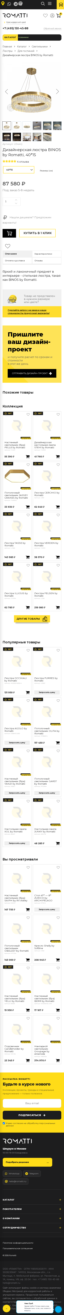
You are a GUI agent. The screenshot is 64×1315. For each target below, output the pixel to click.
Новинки (23, 37)
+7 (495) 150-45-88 (15, 28)
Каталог (10, 37)
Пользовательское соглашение (18, 1248)
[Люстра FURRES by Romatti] (47, 661)
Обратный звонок (52, 28)
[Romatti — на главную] (17, 1141)
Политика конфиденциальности (18, 1243)
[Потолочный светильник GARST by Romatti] (47, 762)
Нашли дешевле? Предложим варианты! (27, 220)
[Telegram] (16, 4)
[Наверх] (6, 1308)
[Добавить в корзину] (28, 457)
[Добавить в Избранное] (28, 414)
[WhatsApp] (9, 4)
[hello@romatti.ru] (21, 4)
